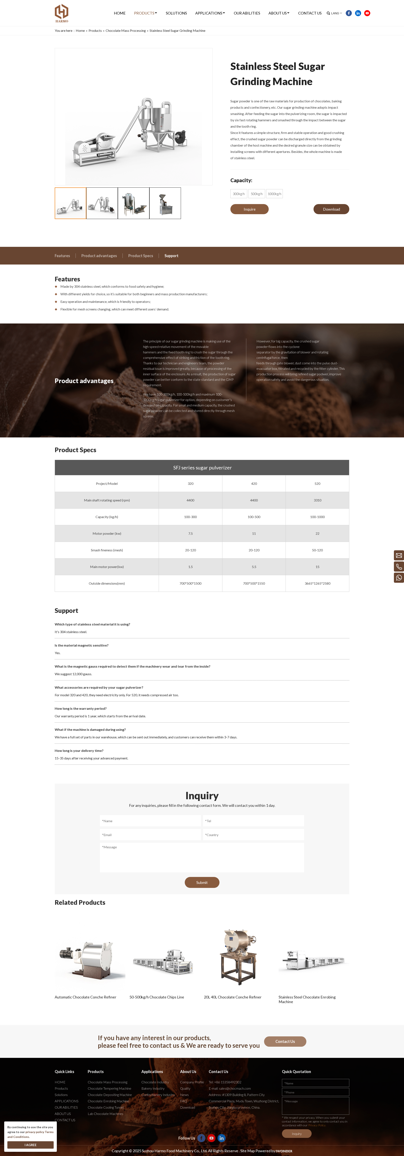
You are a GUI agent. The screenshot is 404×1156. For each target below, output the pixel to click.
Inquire (250, 209)
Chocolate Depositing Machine (110, 1095)
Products (61, 1088)
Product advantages (99, 255)
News (184, 1095)
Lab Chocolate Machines (105, 1114)
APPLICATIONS (66, 1101)
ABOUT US (63, 1114)
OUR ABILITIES (66, 1107)
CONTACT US (65, 1120)
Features (62, 255)
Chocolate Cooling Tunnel (106, 1107)
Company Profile (192, 1082)
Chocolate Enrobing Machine (108, 1101)
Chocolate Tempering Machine (109, 1088)
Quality (185, 1088)
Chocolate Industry (155, 1082)
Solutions (61, 1095)
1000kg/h (274, 194)
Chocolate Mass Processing (107, 1082)
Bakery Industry (153, 1088)
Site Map (247, 1150)
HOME (60, 1082)
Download (331, 209)
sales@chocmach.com (235, 1088)
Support (171, 255)
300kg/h (239, 194)
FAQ (183, 1101)
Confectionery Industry (158, 1095)
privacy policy (34, 1132)
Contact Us (285, 1041)
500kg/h (257, 194)
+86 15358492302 (227, 1082)
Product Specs (140, 255)
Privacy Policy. (317, 1125)
